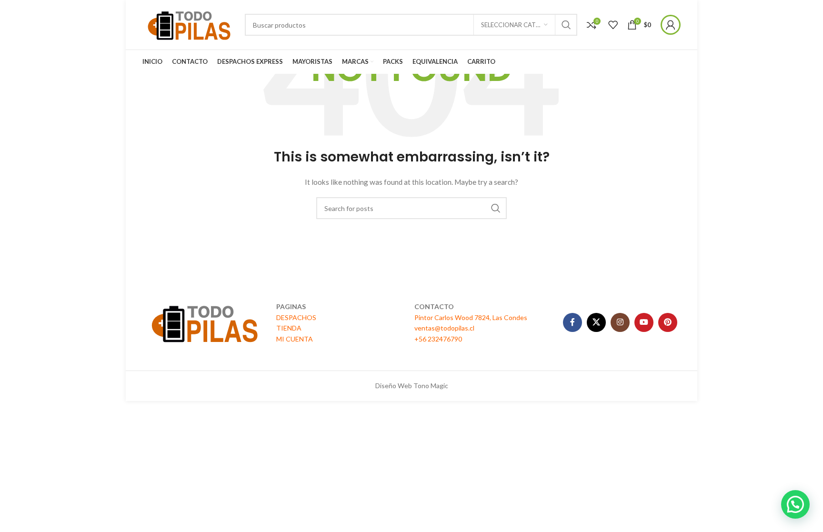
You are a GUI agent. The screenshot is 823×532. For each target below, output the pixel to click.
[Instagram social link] (620, 322)
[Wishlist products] (612, 24)
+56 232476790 (438, 339)
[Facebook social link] (572, 322)
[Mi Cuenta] (670, 24)
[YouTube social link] (643, 322)
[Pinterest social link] (667, 322)
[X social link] (596, 322)
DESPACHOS (296, 317)
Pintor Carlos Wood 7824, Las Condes (470, 317)
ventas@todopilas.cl (444, 328)
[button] (795, 504)
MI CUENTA (294, 339)
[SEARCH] (566, 25)
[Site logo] (188, 24)
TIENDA (288, 328)
